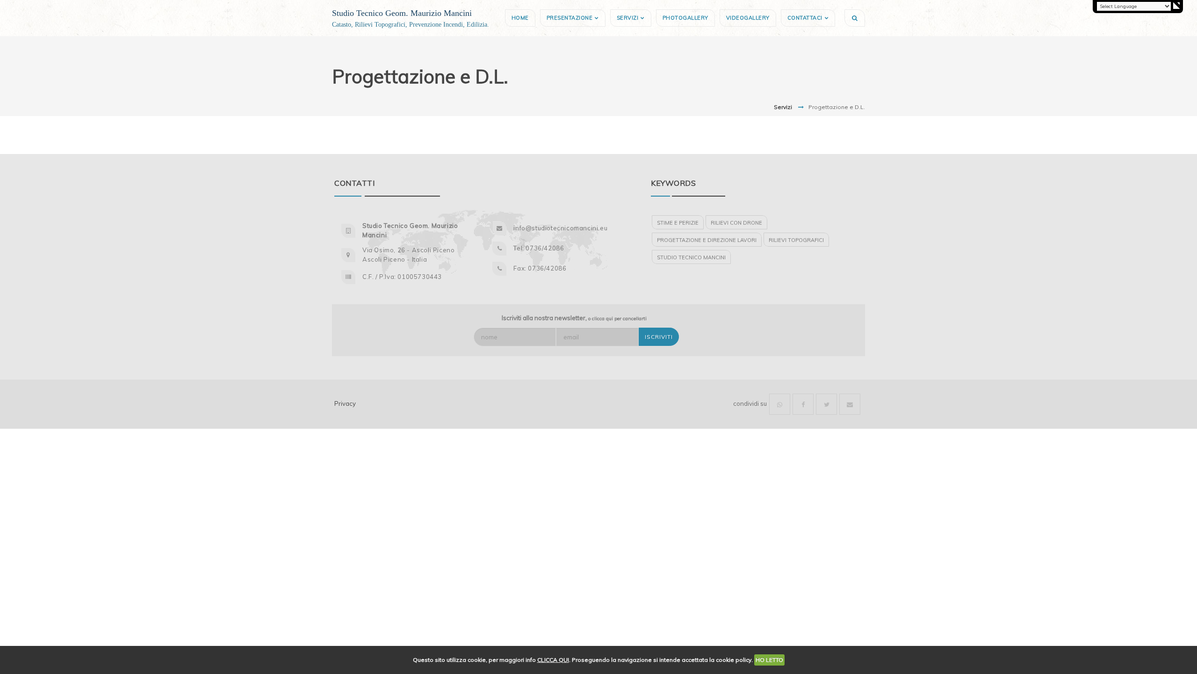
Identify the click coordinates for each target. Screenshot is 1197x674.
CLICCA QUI (553, 659)
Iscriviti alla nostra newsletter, (574, 318)
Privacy (345, 403)
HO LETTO (769, 659)
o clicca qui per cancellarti (617, 318)
